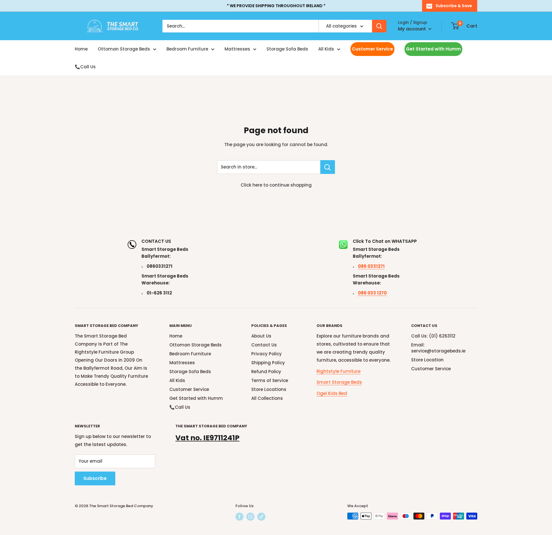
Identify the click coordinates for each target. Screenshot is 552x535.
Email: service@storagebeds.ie (438, 348)
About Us (261, 336)
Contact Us (264, 345)
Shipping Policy (268, 363)
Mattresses (237, 49)
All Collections (267, 398)
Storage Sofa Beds (287, 49)
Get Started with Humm (433, 49)
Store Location (427, 360)
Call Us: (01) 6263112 (433, 336)
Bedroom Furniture (187, 49)
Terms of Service (269, 380)
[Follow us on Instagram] (250, 517)
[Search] (379, 26)
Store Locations (268, 389)
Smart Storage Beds (339, 382)
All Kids (326, 49)
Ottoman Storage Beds (124, 49)
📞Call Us (85, 67)
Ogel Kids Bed (332, 393)
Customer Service (372, 49)
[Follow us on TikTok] (261, 517)
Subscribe (95, 478)
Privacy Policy (266, 354)
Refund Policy (266, 372)
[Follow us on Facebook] (239, 517)
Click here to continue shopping (276, 185)
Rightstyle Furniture (339, 371)
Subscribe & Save (454, 6)
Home (81, 49)
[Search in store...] (327, 167)
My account (412, 29)
